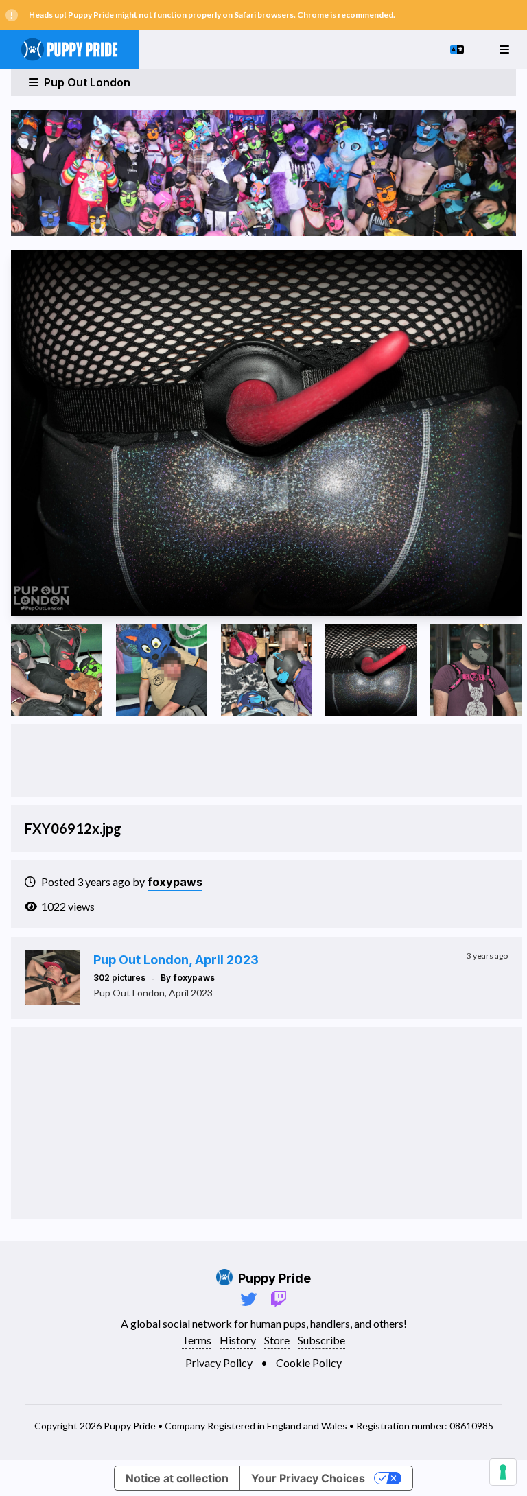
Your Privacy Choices (308, 1478)
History (238, 1339)
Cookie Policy (309, 1362)
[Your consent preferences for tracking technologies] (503, 1472)
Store (277, 1339)
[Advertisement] (266, 760)
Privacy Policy (219, 1362)
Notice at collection (177, 1478)
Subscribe (321, 1339)
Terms (196, 1339)
